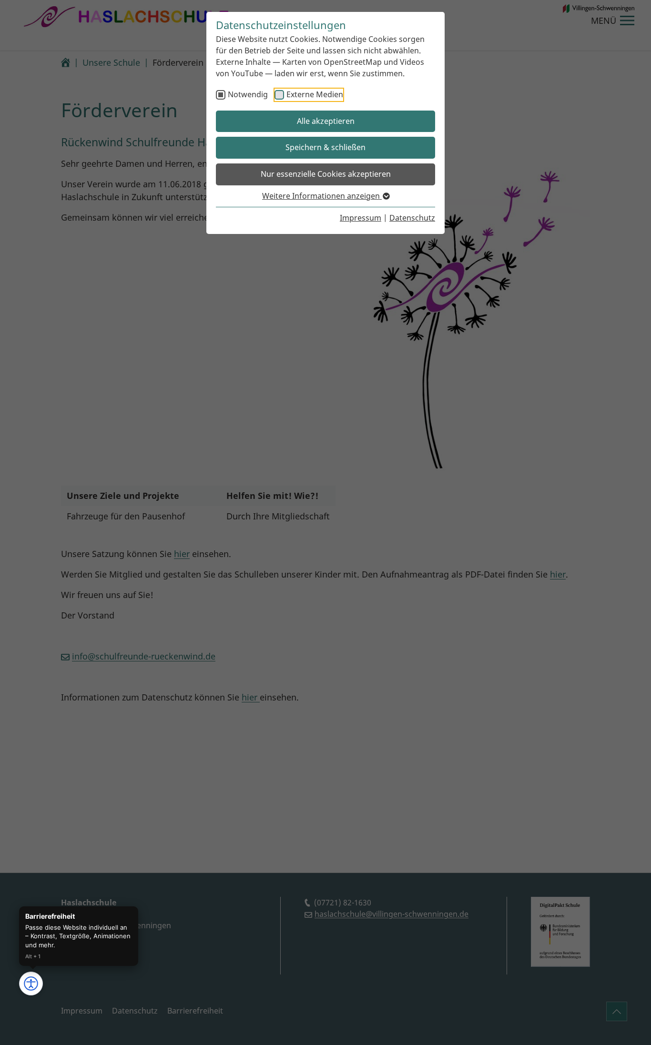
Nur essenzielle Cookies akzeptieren (326, 174)
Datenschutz (412, 218)
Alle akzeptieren (326, 121)
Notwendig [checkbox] (248, 94)
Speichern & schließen (325, 147)
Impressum (360, 218)
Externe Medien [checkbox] (314, 94)
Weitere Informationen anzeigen (322, 196)
